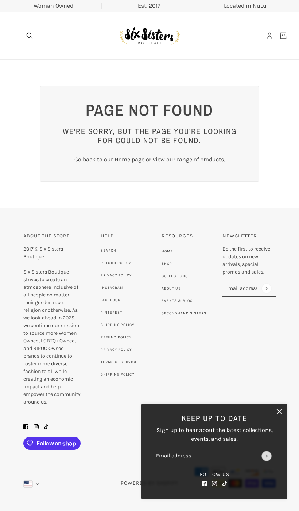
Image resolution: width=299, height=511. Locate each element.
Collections (175, 276)
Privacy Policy (116, 275)
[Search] (30, 36)
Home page (129, 159)
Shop (167, 264)
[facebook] (204, 483)
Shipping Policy (117, 325)
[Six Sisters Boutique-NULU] (149, 35)
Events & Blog (177, 301)
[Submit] (266, 456)
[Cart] (283, 36)
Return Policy (116, 263)
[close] (279, 411)
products (212, 159)
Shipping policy (117, 374)
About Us (171, 288)
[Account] (269, 36)
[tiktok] (224, 483)
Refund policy (116, 337)
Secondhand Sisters (184, 313)
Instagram (112, 288)
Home (167, 251)
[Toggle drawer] (16, 36)
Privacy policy (116, 349)
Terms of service (119, 362)
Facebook (110, 300)
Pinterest (111, 312)
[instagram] (214, 483)
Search (108, 250)
